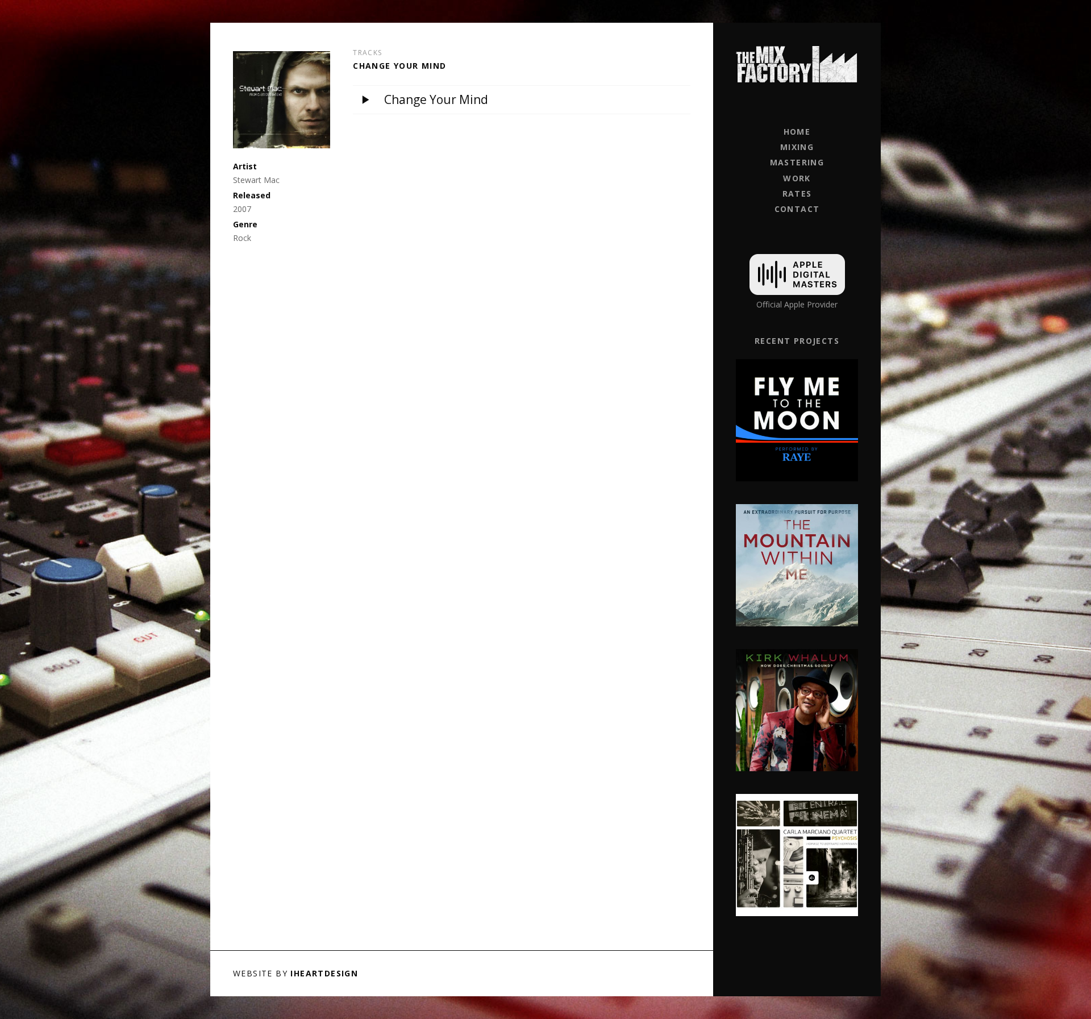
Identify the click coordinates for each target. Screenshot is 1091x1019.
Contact (797, 208)
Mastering (797, 162)
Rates (797, 193)
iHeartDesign (324, 973)
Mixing (797, 147)
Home (797, 131)
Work (797, 178)
